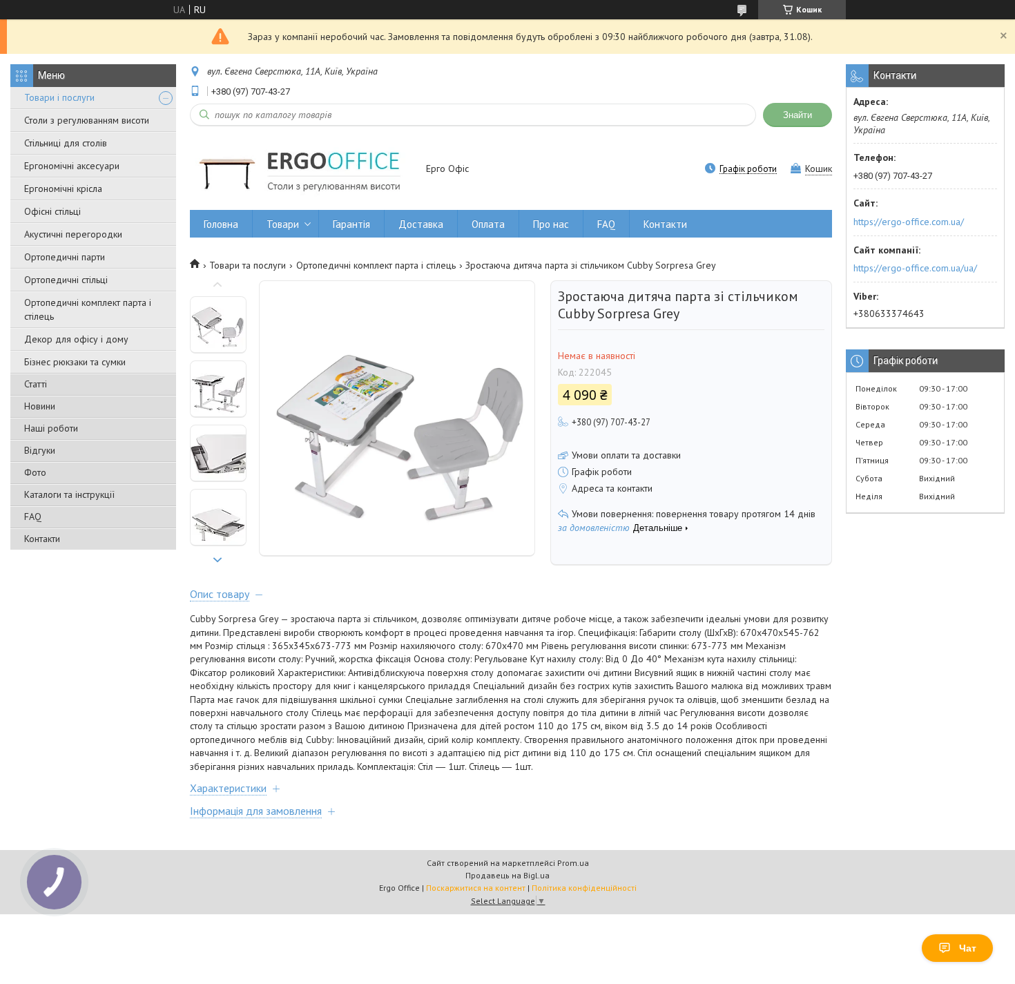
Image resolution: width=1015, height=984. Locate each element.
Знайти (797, 115)
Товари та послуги (247, 265)
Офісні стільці (52, 211)
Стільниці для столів (65, 143)
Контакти (42, 538)
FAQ (32, 516)
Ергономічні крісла (63, 188)
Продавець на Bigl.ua (507, 875)
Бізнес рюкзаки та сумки (75, 362)
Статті (35, 384)
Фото (35, 472)
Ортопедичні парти (64, 257)
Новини (39, 406)
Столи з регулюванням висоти (86, 120)
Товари (283, 224)
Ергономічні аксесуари (71, 166)
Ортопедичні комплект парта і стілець (87, 309)
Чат (967, 948)
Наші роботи (51, 428)
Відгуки (39, 450)
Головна (221, 224)
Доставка (420, 224)
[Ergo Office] (301, 169)
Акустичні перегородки (73, 234)
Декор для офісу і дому (76, 339)
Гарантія (351, 224)
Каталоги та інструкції (69, 494)
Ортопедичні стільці (66, 279)
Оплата (488, 224)
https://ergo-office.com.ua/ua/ (915, 268)
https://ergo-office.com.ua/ (908, 221)
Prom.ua (573, 863)
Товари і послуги (59, 97)
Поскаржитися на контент (475, 887)
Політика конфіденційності (584, 887)
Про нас (551, 224)
